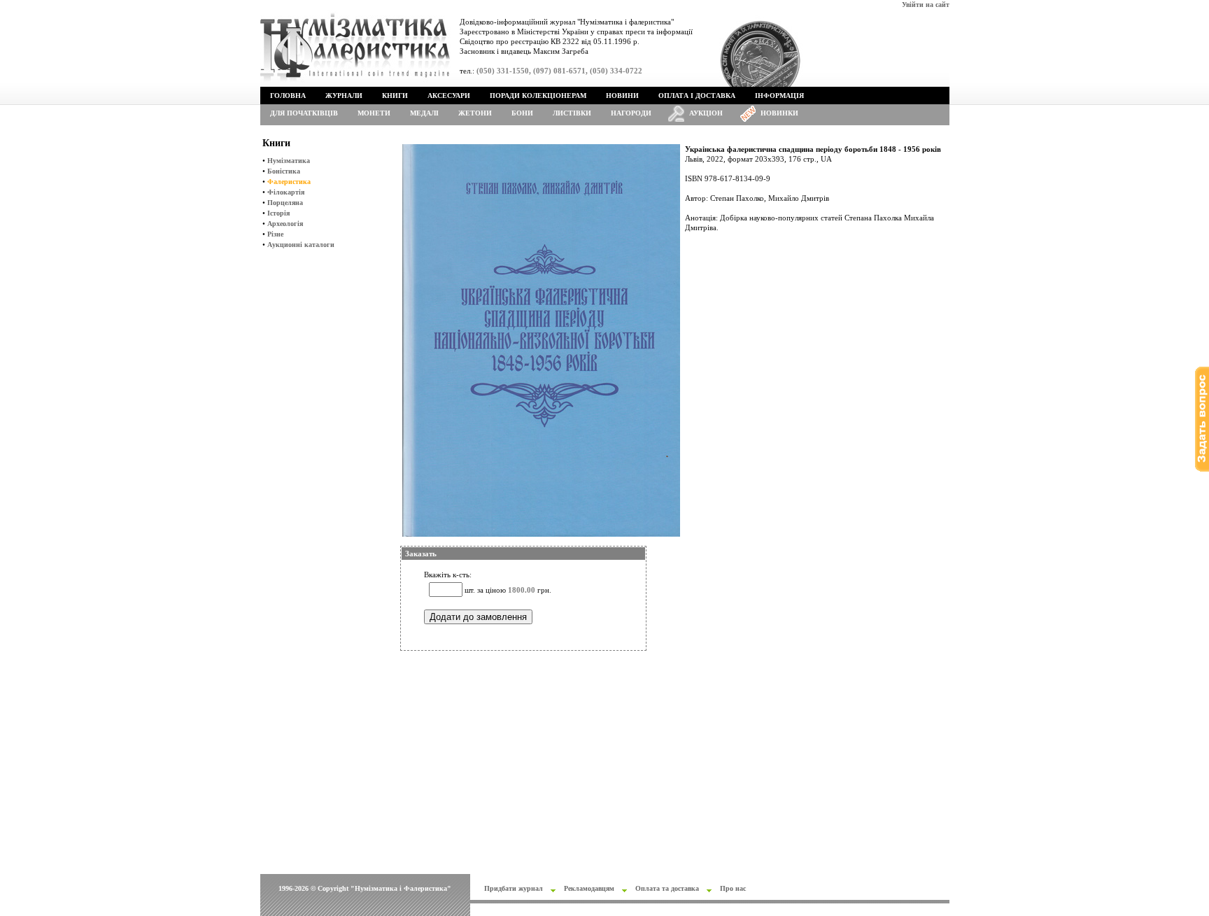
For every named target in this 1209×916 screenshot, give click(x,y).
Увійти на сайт (925, 4)
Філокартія (285, 192)
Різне (275, 234)
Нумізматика (288, 160)
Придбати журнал (513, 888)
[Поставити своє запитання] (1202, 469)
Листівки (572, 113)
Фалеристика (289, 181)
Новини (622, 95)
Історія (278, 213)
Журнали (343, 95)
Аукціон (706, 113)
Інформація (779, 95)
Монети (374, 113)
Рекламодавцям (589, 888)
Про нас (733, 888)
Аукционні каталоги (300, 244)
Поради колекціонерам (538, 95)
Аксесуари (448, 95)
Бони (522, 113)
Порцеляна (285, 202)
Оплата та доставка (667, 888)
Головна (288, 95)
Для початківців (304, 113)
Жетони (475, 113)
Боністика (283, 171)
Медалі (424, 113)
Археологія (285, 223)
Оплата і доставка (696, 95)
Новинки (779, 113)
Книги (395, 95)
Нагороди (631, 113)
